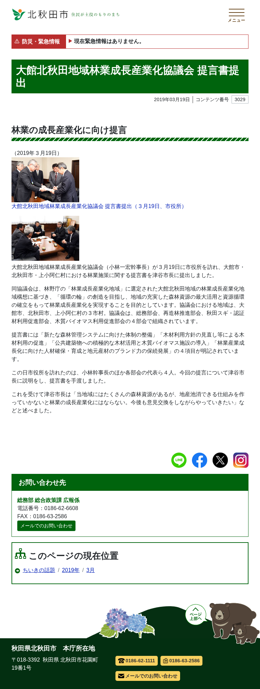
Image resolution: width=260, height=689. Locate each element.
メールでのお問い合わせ (46, 525)
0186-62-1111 (140, 660)
